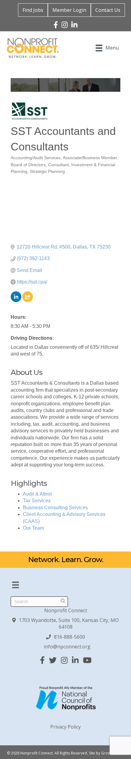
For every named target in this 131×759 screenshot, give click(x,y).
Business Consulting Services (55, 507)
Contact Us (107, 10)
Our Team (33, 528)
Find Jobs (33, 10)
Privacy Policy (65, 726)
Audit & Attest (37, 493)
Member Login (69, 10)
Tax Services (37, 500)
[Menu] (15, 585)
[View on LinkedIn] (16, 300)
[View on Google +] (27, 300)
